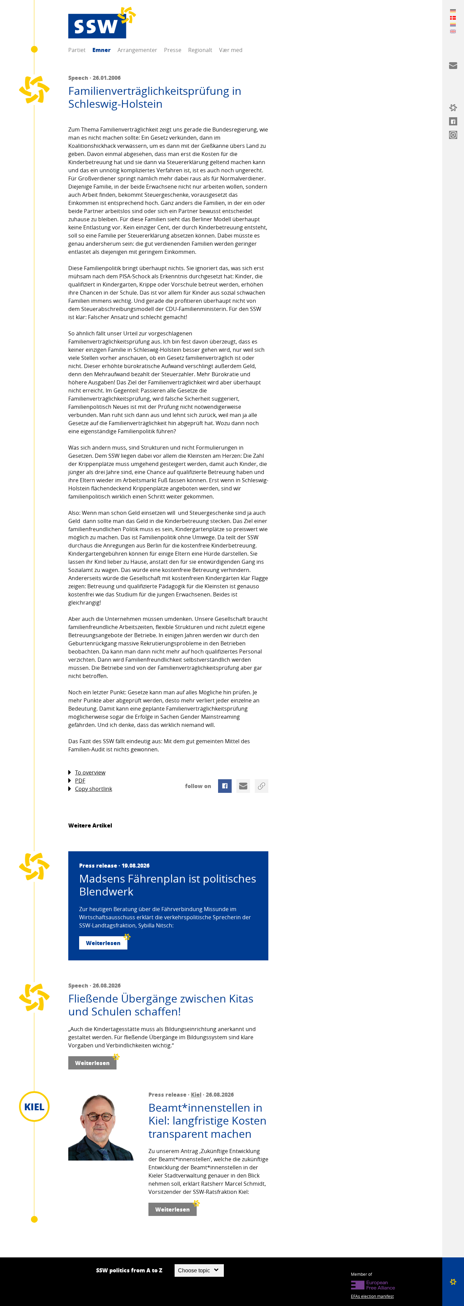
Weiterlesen (103, 943)
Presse (172, 50)
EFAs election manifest (372, 1296)
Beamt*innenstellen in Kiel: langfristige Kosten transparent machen (207, 1120)
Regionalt (200, 50)
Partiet (77, 50)
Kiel (196, 1094)
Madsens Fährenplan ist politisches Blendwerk (167, 885)
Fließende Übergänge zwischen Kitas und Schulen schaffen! (160, 1005)
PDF (80, 780)
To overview (90, 772)
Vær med (231, 50)
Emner (101, 50)
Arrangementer (137, 50)
